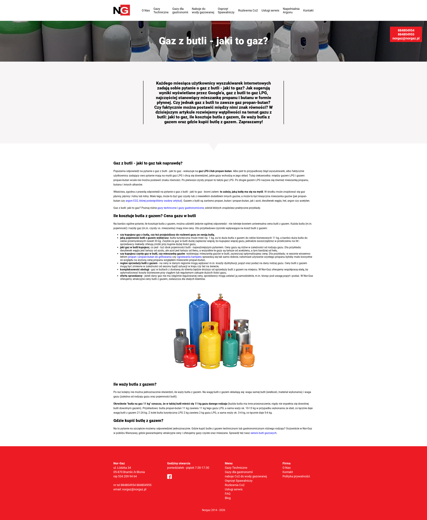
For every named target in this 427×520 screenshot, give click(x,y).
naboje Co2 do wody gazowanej (246, 476)
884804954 (406, 30)
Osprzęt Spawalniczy (226, 10)
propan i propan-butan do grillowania (150, 256)
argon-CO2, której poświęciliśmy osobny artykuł (153, 200)
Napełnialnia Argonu (291, 10)
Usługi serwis (270, 10)
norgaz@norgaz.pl (405, 38)
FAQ (227, 493)
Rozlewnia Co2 (248, 10)
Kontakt (308, 10)
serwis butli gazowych (264, 433)
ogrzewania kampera (189, 256)
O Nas (146, 10)
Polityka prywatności (296, 476)
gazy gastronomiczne (191, 207)
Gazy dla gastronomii (180, 10)
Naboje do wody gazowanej (203, 10)
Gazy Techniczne (161, 10)
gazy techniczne (166, 207)
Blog (228, 498)
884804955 (406, 34)
